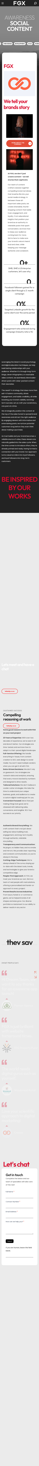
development (18, 44)
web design (6, 44)
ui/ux (28, 44)
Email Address (12, 1212)
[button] (35, 3)
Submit (9, 1241)
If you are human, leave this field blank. (19, 1249)
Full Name (10, 1192)
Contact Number (13, 1202)
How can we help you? (15, 1221)
